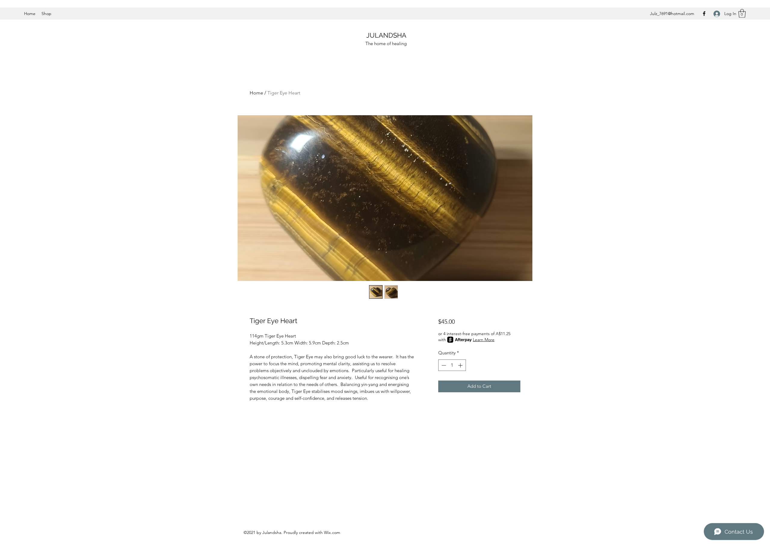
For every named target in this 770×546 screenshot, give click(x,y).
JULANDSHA (386, 35)
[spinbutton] (452, 365)
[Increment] (461, 365)
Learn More (483, 339)
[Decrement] (443, 365)
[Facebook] (704, 14)
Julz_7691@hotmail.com (672, 13)
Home (256, 93)
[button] (742, 13)
